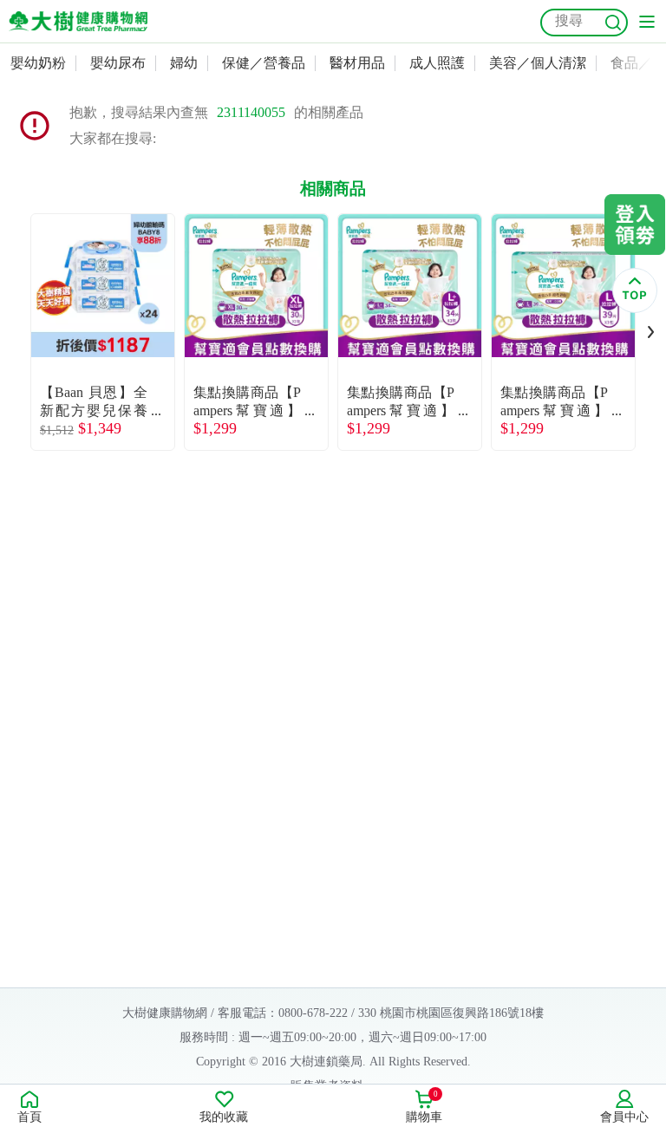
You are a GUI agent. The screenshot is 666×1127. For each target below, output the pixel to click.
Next (651, 332)
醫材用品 (357, 62)
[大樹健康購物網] (78, 21)
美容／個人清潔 (537, 62)
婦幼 (184, 62)
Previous (14, 332)
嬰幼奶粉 (38, 62)
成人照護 (437, 62)
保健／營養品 (263, 62)
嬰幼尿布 (118, 62)
